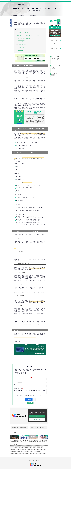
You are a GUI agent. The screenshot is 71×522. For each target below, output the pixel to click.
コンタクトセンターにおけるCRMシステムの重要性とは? (55, 43)
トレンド (34, 447)
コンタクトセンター (40, 314)
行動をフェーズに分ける (22, 44)
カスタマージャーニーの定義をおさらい (55, 57)
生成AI (30, 447)
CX (41, 447)
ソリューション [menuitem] (37, 4)
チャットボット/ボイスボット (31, 449)
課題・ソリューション (23, 358)
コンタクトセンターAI (37, 451)
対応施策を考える (21, 48)
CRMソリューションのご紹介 (54, 48)
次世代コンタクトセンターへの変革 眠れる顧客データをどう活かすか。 (20, 427)
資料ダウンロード (37, 419)
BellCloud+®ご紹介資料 (54, 40)
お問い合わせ (37, 416)
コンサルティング (23, 449)
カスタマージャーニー (27, 360)
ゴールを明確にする (21, 40)
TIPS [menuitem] (50, 4)
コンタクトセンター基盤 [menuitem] (30, 4)
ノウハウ (12, 447)
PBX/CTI (38, 447)
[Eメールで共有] (10, 26)
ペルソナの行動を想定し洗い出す (55, 69)
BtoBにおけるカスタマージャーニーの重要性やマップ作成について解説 (39, 427)
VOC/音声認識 (13, 449)
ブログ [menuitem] (53, 4)
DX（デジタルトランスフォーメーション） (16, 451)
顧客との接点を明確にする (22, 45)
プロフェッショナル (17, 447)
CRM (23, 360)
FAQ (36, 453)
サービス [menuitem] (47, 4)
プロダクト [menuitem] (42, 4)
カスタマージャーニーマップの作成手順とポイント (25, 38)
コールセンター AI (26, 451)
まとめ (18, 51)
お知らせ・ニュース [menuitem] (57, 0)
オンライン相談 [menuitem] (45, 0)
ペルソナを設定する (21, 41)
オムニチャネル (32, 453)
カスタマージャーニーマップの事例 (22, 37)
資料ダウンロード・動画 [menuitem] (38, 0)
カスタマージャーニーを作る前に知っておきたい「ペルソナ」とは (28, 35)
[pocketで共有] (10, 24)
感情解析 (27, 453)
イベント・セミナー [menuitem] (51, 0)
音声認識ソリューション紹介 (54, 45)
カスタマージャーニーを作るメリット (55, 60)
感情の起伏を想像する (21, 47)
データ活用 (18, 449)
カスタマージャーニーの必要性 (23, 32)
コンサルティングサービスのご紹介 (55, 51)
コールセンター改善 (39, 449)
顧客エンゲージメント (14, 453)
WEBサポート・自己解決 (42, 453)
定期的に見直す (20, 50)
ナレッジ (31, 451)
